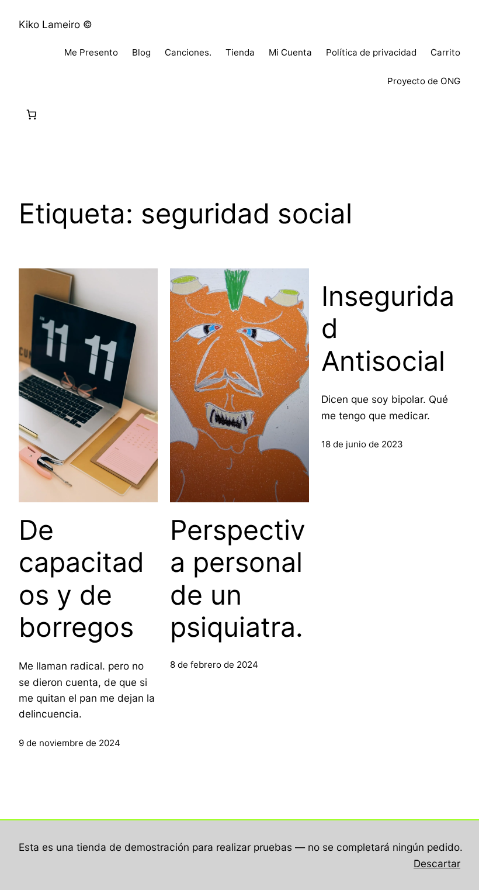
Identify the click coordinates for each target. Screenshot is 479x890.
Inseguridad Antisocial (387, 328)
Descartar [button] (437, 863)
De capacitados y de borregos (81, 579)
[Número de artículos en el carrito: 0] (31, 114)
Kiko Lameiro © (55, 24)
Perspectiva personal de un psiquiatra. (238, 579)
